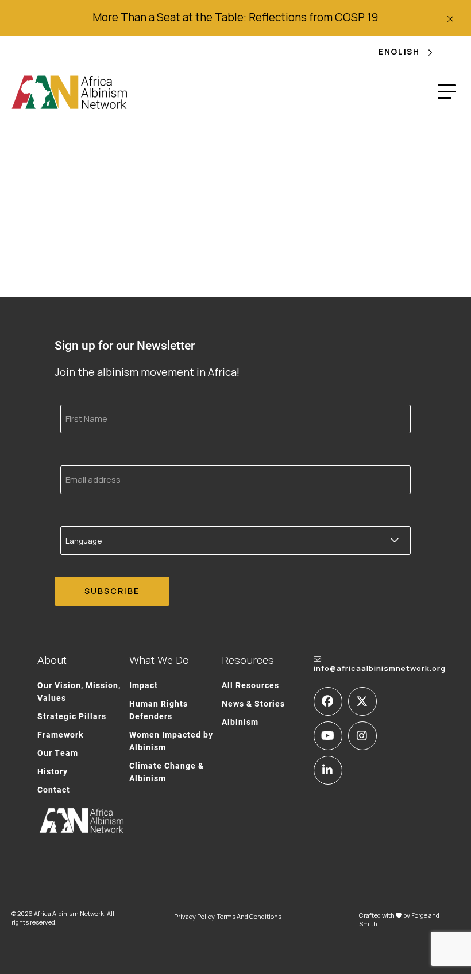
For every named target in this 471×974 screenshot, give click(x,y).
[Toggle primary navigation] (447, 91)
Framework (60, 734)
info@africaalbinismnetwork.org (380, 668)
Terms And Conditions (249, 916)
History (52, 771)
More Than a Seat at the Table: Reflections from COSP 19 (235, 17)
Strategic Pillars (71, 716)
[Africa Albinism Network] (69, 92)
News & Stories (253, 703)
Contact (53, 789)
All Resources (250, 685)
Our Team (57, 752)
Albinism (240, 721)
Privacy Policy (194, 916)
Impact (143, 685)
